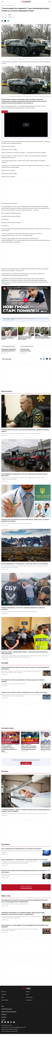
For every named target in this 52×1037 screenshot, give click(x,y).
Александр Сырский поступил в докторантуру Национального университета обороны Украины (25, 430)
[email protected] (13, 1031)
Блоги (27, 994)
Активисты (3, 1014)
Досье (2, 997)
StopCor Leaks (6, 896)
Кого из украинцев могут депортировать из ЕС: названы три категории (21, 849)
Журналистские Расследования (8, 1011)
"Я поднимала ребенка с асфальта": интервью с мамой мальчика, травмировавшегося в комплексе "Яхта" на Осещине (25, 810)
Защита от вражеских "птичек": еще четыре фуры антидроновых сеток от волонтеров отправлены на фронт (10, 748)
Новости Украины (10, 5)
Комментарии (7, 359)
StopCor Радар (4, 1000)
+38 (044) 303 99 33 (26, 888)
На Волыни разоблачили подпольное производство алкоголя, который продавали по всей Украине (25, 668)
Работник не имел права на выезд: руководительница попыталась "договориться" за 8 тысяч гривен (25, 871)
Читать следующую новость (27, 346)
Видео (27, 991)
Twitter (4, 320)
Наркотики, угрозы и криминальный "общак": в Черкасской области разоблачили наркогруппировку (24, 652)
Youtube (46, 318)
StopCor (10, 14)
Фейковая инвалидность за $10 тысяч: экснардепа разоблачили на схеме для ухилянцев (23, 608)
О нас (2, 1006)
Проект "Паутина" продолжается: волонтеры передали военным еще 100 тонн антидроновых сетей (28, 747)
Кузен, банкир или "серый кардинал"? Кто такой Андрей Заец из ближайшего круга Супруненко (24, 926)
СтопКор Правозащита (6, 1009)
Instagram (8, 320)
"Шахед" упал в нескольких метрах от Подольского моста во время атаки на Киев (24, 692)
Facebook (42, 318)
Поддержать (27, 763)
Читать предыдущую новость (8, 346)
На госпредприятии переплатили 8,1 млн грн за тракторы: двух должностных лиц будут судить (24, 474)
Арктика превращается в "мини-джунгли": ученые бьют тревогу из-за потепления (24, 564)
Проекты (3, 991)
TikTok (12, 320)
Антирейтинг (29, 1000)
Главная (3, 5)
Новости (3, 994)
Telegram (38, 318)
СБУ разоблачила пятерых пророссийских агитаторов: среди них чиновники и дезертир (23, 680)
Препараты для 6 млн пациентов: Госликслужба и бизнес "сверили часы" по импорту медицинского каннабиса (25, 520)
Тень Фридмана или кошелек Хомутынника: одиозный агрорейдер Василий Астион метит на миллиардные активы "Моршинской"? (24, 901)
